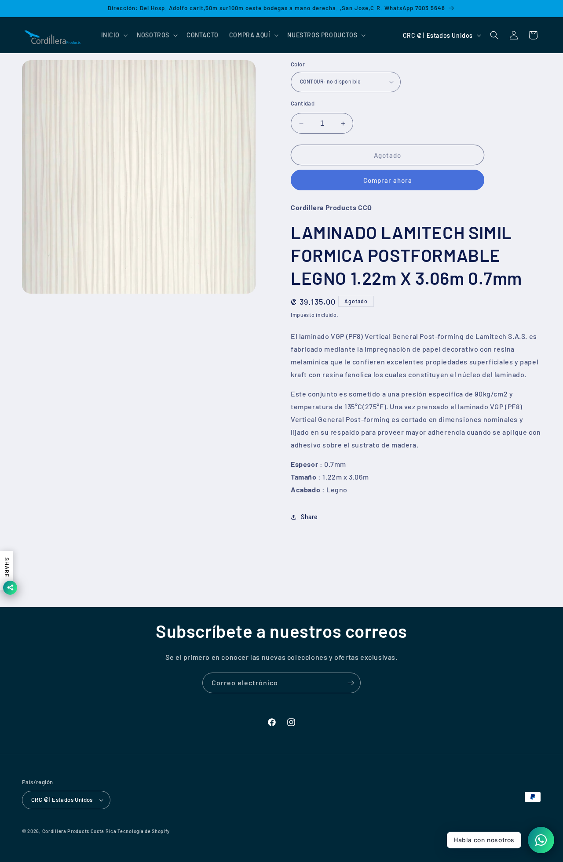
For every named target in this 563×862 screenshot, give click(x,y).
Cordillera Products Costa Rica (79, 831)
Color (298, 64)
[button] (114, 35)
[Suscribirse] (350, 683)
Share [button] (309, 516)
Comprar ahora (387, 180)
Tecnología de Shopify (143, 831)
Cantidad (302, 103)
